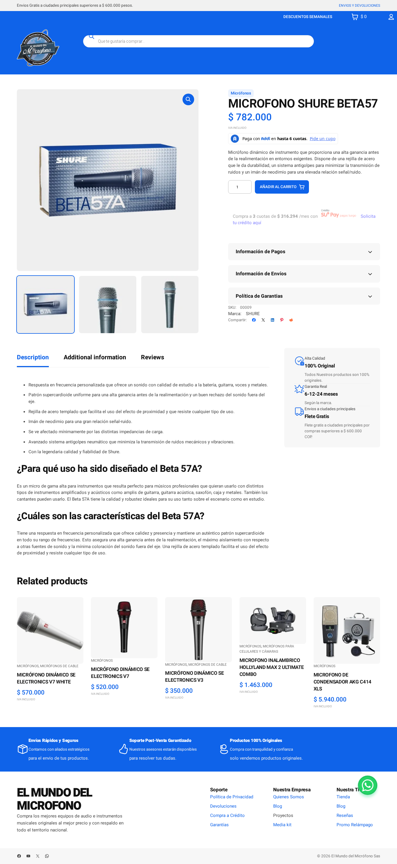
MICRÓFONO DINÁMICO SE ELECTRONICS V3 (194, 677)
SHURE (253, 313)
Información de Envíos (261, 273)
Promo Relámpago (355, 825)
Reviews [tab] (152, 357)
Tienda (343, 797)
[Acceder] (391, 16)
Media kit (282, 825)
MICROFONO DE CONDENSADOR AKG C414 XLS (342, 682)
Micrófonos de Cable (59, 666)
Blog (277, 806)
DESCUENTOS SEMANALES (307, 17)
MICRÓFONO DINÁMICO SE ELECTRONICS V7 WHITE (46, 679)
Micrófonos (241, 93)
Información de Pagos (260, 251)
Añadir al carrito (278, 187)
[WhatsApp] (367, 785)
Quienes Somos (288, 797)
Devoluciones (223, 806)
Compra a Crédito (227, 815)
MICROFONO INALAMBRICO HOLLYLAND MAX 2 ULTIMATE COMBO (271, 667)
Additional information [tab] (95, 357)
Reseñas (345, 815)
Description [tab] (33, 357)
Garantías (219, 825)
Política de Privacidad (231, 797)
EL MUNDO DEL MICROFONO (54, 799)
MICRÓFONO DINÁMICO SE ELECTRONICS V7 (120, 673)
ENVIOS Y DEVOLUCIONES (359, 5)
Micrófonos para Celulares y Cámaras (266, 649)
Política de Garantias (259, 296)
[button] (188, 99)
